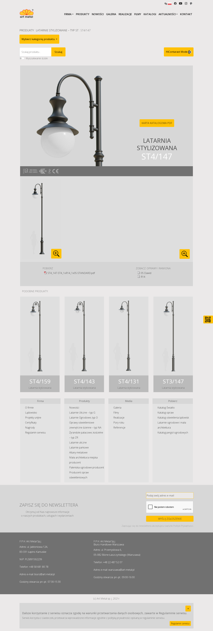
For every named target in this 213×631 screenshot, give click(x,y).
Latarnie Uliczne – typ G (82, 412)
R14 (143, 276)
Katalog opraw (165, 412)
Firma (68, 14)
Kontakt (186, 14)
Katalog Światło (166, 407)
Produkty (82, 14)
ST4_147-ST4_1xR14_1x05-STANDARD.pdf (71, 273)
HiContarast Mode (177, 51)
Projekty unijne (33, 417)
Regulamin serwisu (35, 432)
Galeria (111, 14)
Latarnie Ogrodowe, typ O (83, 417)
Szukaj (58, 52)
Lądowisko (31, 412)
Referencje (119, 427)
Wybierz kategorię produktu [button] (38, 39)
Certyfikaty (30, 422)
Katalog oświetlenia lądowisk (173, 417)
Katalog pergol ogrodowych (172, 432)
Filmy (137, 14)
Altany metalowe (78, 452)
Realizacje (125, 14)
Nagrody (30, 427)
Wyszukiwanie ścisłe (37, 58)
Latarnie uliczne (78, 442)
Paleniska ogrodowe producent (86, 467)
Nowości (98, 14)
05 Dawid (146, 273)
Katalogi (150, 14)
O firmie (29, 407)
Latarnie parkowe (79, 447)
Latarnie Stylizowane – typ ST (57, 30)
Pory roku (118, 422)
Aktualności (167, 14)
